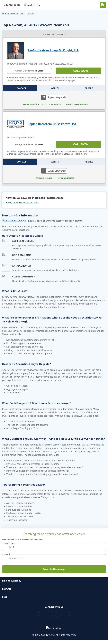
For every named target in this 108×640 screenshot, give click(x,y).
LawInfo (6, 588)
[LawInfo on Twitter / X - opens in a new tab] (50, 614)
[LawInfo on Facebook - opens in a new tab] (41, 614)
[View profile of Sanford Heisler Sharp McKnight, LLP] (15, 50)
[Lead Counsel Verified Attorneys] (14, 220)
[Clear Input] (102, 547)
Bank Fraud (12, 202)
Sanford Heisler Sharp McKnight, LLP (53, 50)
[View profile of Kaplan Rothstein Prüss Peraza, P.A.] (15, 123)
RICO (36, 202)
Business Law (26, 202)
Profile (89, 88)
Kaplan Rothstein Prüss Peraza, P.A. (52, 124)
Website (55, 88)
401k (23, 13)
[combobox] (54, 547)
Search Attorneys (54, 569)
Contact (21, 88)
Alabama (31, 13)
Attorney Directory (10, 13)
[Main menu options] (11, 5)
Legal (5, 596)
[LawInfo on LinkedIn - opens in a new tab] (67, 614)
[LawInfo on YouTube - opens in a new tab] (58, 614)
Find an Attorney (11, 580)
